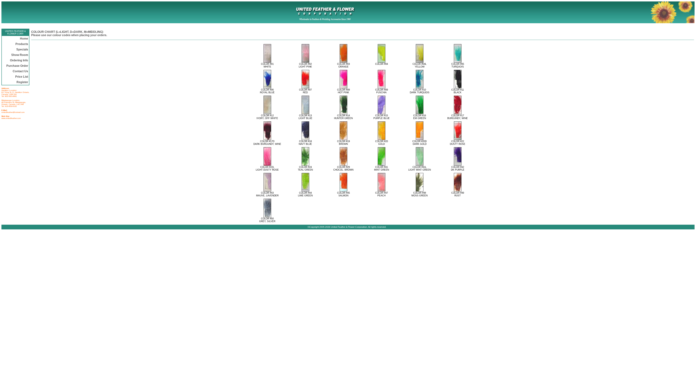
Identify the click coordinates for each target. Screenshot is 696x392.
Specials (22, 49)
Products (21, 44)
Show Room (19, 54)
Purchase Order (17, 65)
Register (22, 82)
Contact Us (20, 71)
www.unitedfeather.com (11, 118)
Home (24, 38)
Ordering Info (19, 60)
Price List (21, 76)
